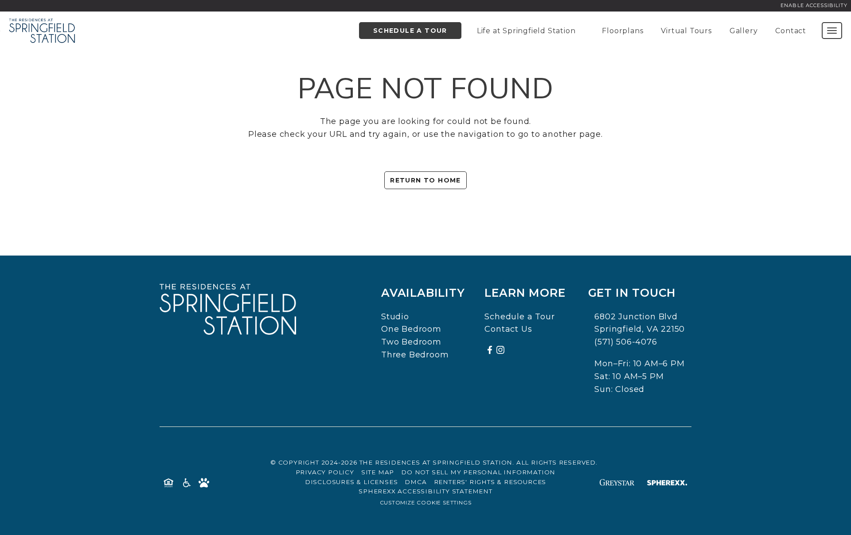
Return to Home (425, 180)
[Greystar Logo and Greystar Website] (617, 482)
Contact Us (508, 329)
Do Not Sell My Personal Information (478, 472)
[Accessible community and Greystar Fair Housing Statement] (186, 482)
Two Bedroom (411, 342)
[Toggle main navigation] (832, 30)
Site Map (377, 472)
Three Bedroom (415, 355)
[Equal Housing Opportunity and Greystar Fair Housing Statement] (168, 482)
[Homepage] (42, 24)
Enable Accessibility (814, 5)
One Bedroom (411, 329)
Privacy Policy (325, 472)
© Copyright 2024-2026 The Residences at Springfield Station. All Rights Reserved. (433, 462)
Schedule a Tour (410, 31)
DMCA (415, 481)
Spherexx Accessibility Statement (425, 491)
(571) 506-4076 (625, 342)
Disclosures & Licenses (351, 481)
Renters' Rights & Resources (490, 481)
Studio (395, 317)
